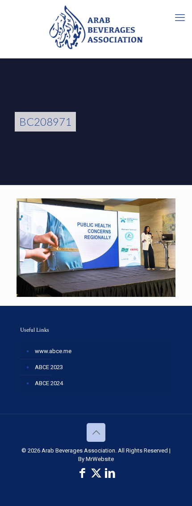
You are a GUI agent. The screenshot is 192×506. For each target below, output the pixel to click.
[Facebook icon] (82, 473)
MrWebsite (100, 459)
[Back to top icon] (96, 432)
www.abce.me (53, 351)
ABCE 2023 (49, 367)
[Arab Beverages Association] (96, 26)
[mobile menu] (180, 17)
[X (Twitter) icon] (96, 473)
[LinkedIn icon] (110, 473)
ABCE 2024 (49, 383)
